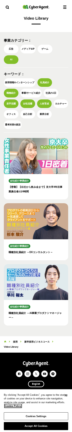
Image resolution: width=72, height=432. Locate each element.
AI (11, 59)
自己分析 (27, 114)
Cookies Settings (36, 416)
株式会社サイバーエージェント (36, 7)
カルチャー (61, 103)
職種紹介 (11, 93)
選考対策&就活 (13, 124)
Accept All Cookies (36, 426)
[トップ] (5, 341)
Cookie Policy (13, 406)
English (36, 384)
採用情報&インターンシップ (19, 82)
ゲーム (44, 49)
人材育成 (44, 103)
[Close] (66, 395)
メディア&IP (28, 49)
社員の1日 (51, 93)
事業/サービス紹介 (31, 93)
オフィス (11, 114)
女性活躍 (27, 103)
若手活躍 (11, 103)
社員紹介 (44, 82)
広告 (11, 49)
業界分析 (44, 114)
